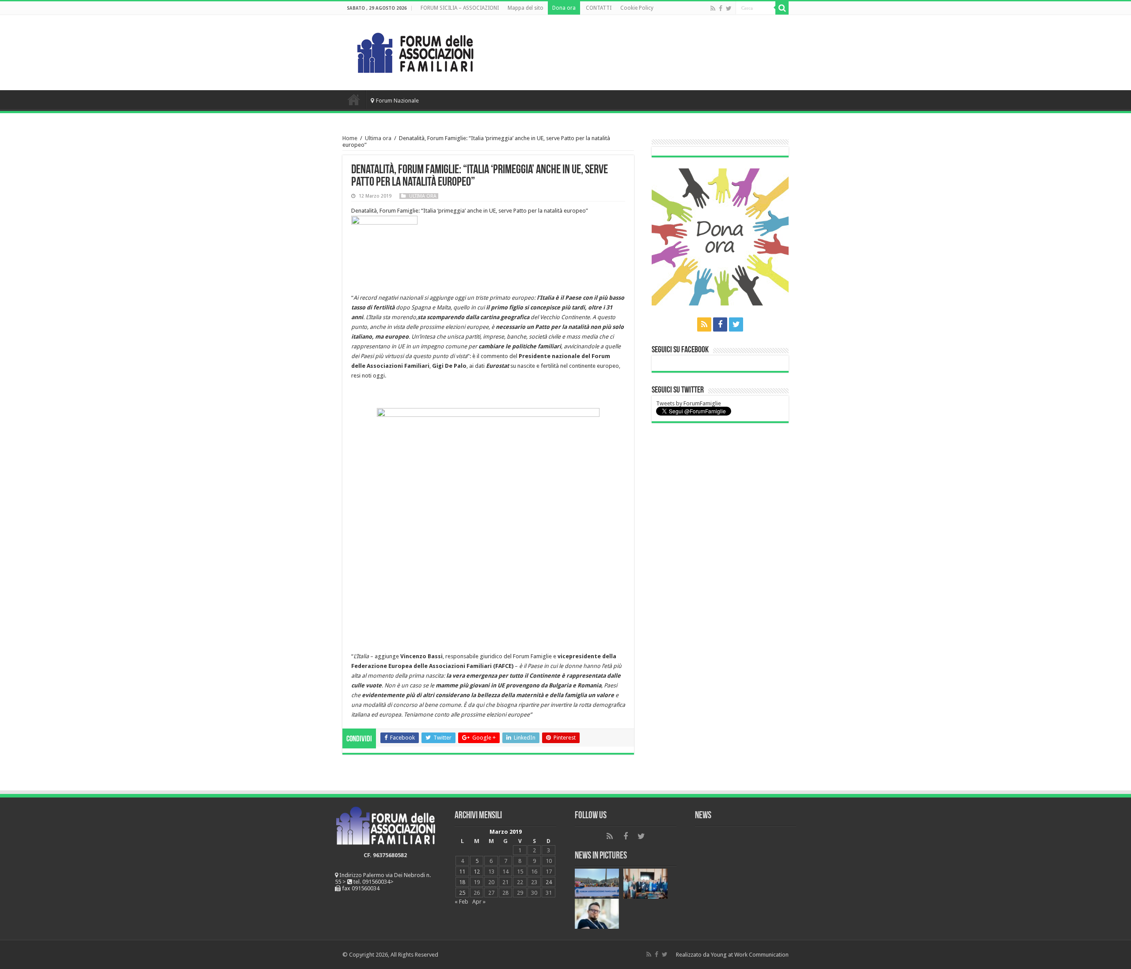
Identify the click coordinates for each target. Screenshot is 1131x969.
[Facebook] (720, 8)
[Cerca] (782, 8)
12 (477, 871)
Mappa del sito (525, 8)
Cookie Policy (636, 8)
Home (353, 99)
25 (462, 892)
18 (462, 882)
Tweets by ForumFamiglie (688, 403)
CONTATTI (598, 8)
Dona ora (564, 8)
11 (462, 871)
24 (549, 882)
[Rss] (713, 8)
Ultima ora (378, 138)
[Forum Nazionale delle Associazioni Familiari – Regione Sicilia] (415, 50)
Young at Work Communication (750, 954)
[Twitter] (728, 8)
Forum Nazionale (397, 100)
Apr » (479, 901)
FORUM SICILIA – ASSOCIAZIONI (460, 8)
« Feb (461, 901)
